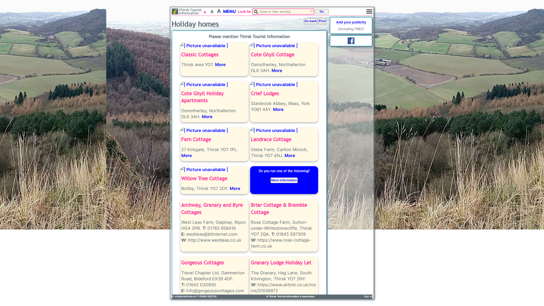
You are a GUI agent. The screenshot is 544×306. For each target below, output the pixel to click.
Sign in (368, 296)
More (220, 64)
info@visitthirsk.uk (185, 296)
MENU (229, 11)
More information (284, 180)
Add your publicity (351, 22)
